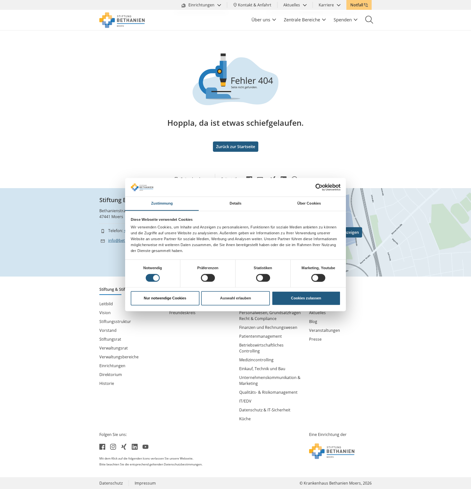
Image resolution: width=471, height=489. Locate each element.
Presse (315, 339)
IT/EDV (245, 401)
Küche (245, 418)
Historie (106, 383)
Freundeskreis (182, 312)
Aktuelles (292, 5)
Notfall (356, 5)
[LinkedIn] (135, 446)
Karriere (327, 5)
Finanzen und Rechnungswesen (268, 327)
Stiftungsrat (110, 339)
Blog (313, 321)
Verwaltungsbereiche (119, 357)
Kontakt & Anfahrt (254, 5)
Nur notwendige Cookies (165, 298)
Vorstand (108, 330)
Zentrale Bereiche (302, 20)
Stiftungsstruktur (115, 321)
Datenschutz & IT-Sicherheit (264, 410)
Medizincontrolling (256, 360)
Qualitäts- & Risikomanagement (268, 392)
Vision (105, 312)
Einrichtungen (201, 5)
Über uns (260, 20)
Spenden (343, 20)
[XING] (124, 446)
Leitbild (106, 304)
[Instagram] (113, 446)
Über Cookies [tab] (309, 203)
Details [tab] (236, 203)
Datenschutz (111, 483)
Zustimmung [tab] (162, 203)
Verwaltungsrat (113, 348)
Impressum (145, 483)
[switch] (208, 278)
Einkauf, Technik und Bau (262, 368)
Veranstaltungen (324, 330)
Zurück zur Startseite (235, 146)
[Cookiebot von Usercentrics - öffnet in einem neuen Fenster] (319, 187)
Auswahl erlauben (235, 298)
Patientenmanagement (260, 336)
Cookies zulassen (306, 298)
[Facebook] (102, 446)
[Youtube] (145, 446)
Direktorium (110, 374)
